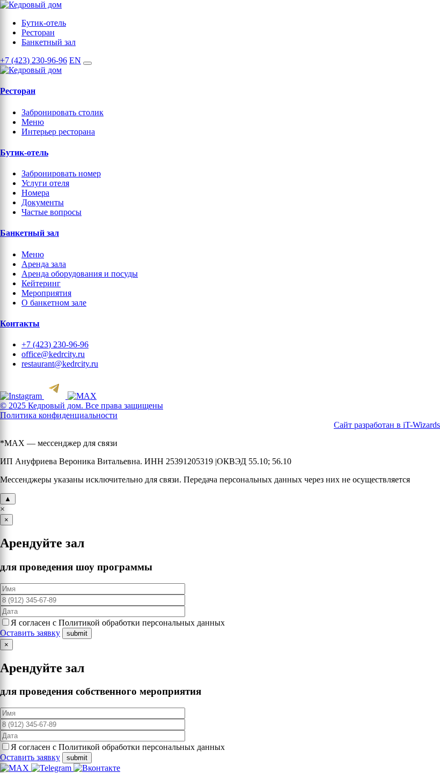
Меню (32, 122)
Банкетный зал (48, 42)
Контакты (20, 323)
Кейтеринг (41, 283)
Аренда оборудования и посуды (79, 273)
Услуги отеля (45, 183)
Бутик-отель (43, 22)
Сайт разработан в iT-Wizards (387, 424)
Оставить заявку (30, 632)
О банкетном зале (53, 302)
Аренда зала (43, 264)
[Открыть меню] (87, 63)
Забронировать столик (62, 112)
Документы (42, 202)
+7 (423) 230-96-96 (33, 60)
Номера (35, 192)
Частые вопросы (51, 212)
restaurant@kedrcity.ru (59, 363)
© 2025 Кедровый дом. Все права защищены (81, 405)
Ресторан (38, 32)
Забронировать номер (61, 173)
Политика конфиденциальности (59, 415)
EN (75, 60)
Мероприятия (46, 293)
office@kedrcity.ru (53, 354)
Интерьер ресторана (58, 131)
